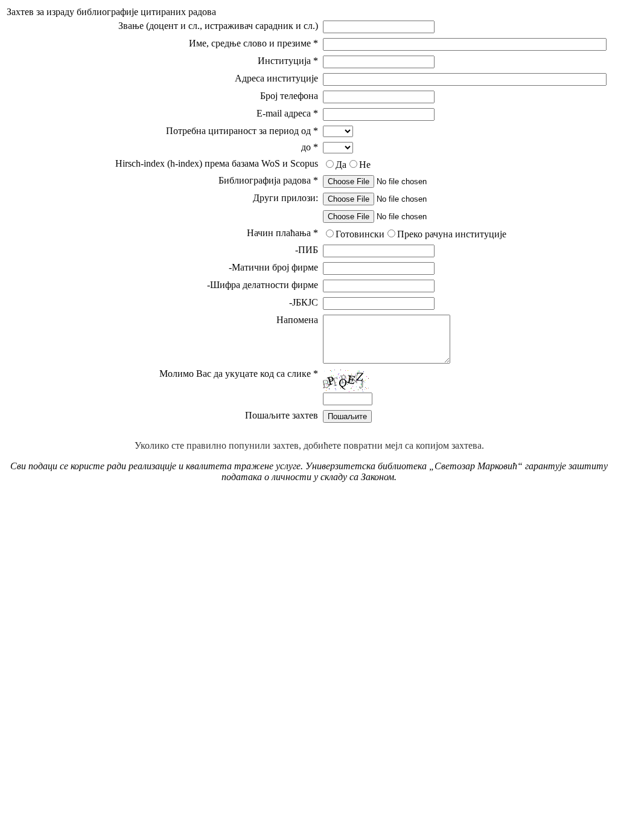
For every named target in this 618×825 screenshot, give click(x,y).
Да (341, 164)
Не (365, 164)
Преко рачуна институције (451, 234)
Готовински (360, 234)
